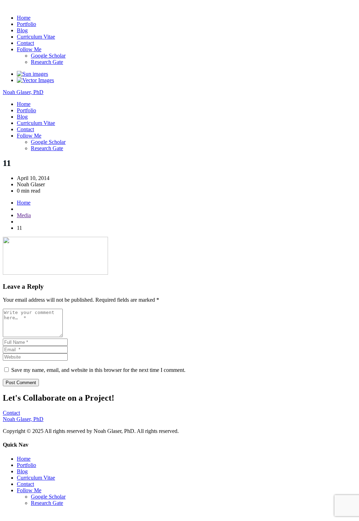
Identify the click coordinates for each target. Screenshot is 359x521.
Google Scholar (48, 56)
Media (24, 215)
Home (24, 18)
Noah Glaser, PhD (23, 6)
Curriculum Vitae (36, 37)
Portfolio (26, 24)
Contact (25, 43)
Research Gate (47, 62)
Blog (22, 30)
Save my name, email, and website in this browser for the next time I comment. (98, 370)
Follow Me (29, 49)
